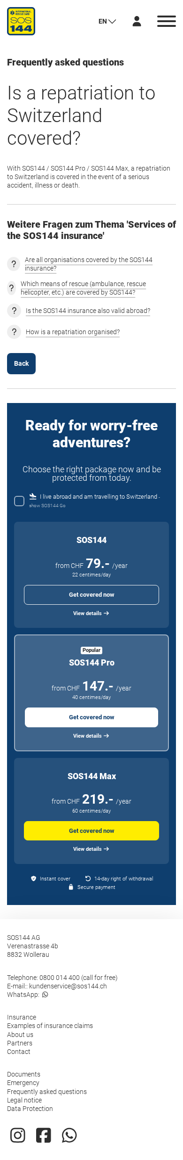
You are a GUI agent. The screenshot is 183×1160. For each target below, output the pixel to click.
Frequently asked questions (47, 1091)
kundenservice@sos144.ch (68, 986)
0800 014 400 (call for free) (78, 977)
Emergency (23, 1082)
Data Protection (30, 1108)
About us (20, 1034)
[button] (107, 21)
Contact (18, 1051)
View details (88, 613)
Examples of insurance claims (50, 1025)
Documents (23, 1074)
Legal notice (24, 1100)
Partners (19, 1043)
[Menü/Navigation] (166, 21)
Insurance (21, 1017)
